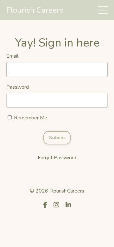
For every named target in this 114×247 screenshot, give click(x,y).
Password (17, 87)
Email (12, 56)
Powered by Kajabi (57, 221)
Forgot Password (57, 157)
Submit (57, 137)
